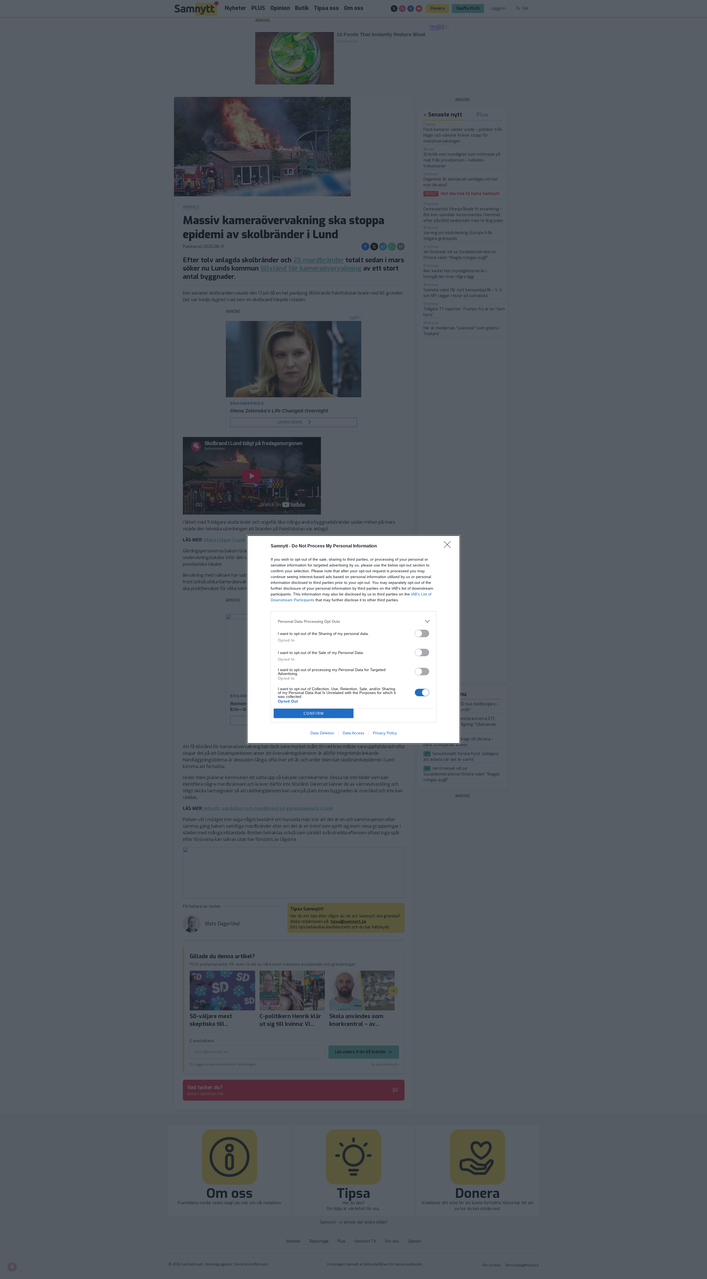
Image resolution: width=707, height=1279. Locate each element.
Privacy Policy (385, 733)
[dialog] (353, 639)
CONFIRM (314, 713)
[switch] (422, 633)
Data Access (353, 733)
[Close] (449, 546)
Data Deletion (322, 733)
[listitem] (353, 621)
